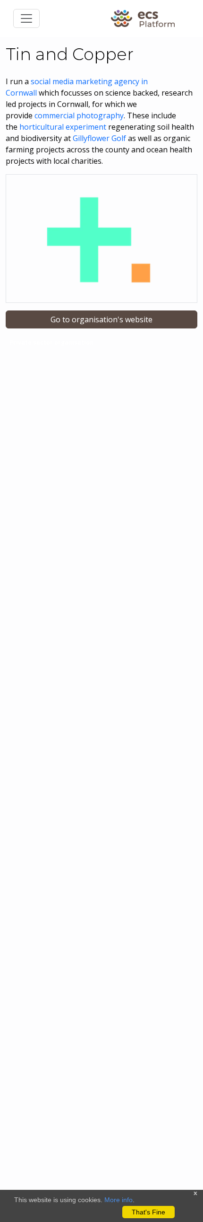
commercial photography (79, 115)
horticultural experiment (62, 127)
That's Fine (148, 1212)
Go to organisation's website (101, 319)
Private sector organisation (51, 342)
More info (118, 1200)
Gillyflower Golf (100, 138)
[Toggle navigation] (26, 18)
